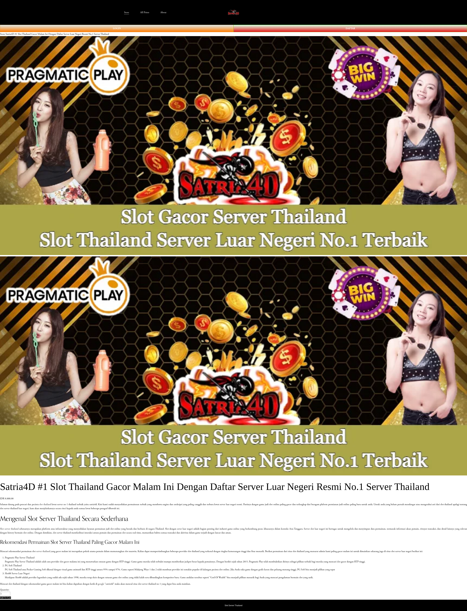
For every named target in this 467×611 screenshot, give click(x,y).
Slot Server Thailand (233, 605)
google (101, 583)
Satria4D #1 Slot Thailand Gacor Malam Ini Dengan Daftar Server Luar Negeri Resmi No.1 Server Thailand (57, 34)
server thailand (43, 551)
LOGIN (117, 28)
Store (2, 34)
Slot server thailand (9, 528)
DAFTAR (350, 28)
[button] (5, 598)
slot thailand (45, 504)
